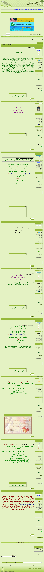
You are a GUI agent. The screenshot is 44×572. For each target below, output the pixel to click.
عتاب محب (39, 296)
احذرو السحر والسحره (39, 73)
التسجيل (41, 36)
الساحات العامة (35, 34)
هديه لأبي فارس (38, 466)
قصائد (37, 569)
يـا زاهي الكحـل (38, 175)
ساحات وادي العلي (39, 34)
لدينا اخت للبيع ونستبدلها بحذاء (38, 346)
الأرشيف (6, 562)
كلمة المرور (11, 35)
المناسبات (40, 569)
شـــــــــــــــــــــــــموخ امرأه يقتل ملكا (38, 516)
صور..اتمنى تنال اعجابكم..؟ (38, 401)
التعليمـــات (27, 36)
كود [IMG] (41, 553)
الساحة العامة (31, 34)
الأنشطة (33, 568)
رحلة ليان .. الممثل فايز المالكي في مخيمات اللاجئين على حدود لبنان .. (39, 247)
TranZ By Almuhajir (34, 565)
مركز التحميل (39, 568)
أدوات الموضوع (9, 44)
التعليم (33, 569)
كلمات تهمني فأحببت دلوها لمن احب (38, 248)
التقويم (11, 36)
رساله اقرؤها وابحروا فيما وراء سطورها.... (38, 400)
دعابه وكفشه (39, 467)
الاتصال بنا (14, 562)
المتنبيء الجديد (38, 74)
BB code (41, 552)
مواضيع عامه (36, 568)
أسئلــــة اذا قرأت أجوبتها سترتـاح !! (38, 176)
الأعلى (3, 562)
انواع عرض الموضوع (4, 44)
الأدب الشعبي (29, 568)
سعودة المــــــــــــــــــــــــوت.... (38, 399)
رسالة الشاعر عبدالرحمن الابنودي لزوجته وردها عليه (38, 515)
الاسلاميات (30, 569)
